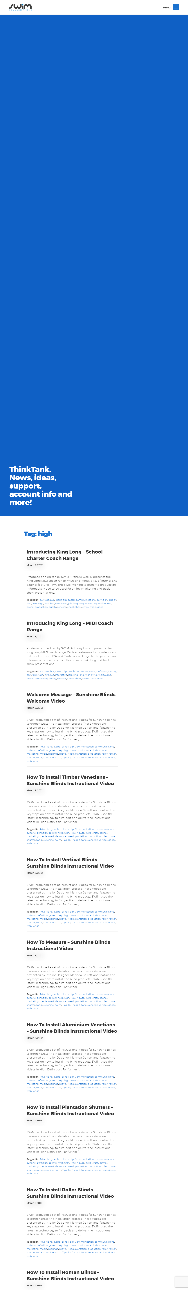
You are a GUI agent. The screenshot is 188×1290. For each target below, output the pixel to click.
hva (52, 603)
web (29, 761)
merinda (53, 753)
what (36, 761)
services (61, 606)
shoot (70, 606)
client (58, 599)
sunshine (49, 757)
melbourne (104, 603)
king (75, 603)
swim (85, 606)
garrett (53, 750)
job (70, 603)
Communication (84, 746)
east (29, 603)
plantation (81, 753)
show (78, 606)
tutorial (83, 757)
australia (44, 599)
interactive (61, 603)
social (39, 757)
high (40, 603)
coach (71, 599)
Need (71, 753)
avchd (57, 746)
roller (105, 753)
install (89, 750)
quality (52, 606)
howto (80, 750)
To (69, 757)
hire (46, 603)
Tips (64, 757)
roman (112, 753)
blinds (65, 746)
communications (85, 599)
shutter (31, 757)
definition (102, 599)
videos (111, 757)
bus (52, 599)
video (100, 606)
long (81, 603)
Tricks (75, 757)
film (34, 603)
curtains (31, 750)
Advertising (46, 746)
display (112, 599)
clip (65, 599)
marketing (91, 603)
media (43, 753)
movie (62, 753)
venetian (93, 757)
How (73, 750)
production (41, 606)
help (60, 750)
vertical (103, 757)
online (30, 606)
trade (93, 606)
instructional (100, 750)
